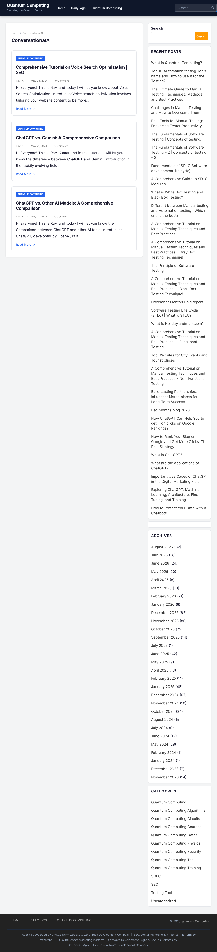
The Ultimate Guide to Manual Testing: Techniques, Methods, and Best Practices (177, 94)
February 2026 (163, 596)
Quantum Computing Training (176, 868)
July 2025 (159, 645)
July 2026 (159, 555)
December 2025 (164, 613)
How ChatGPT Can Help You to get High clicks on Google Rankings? (177, 423)
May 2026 (159, 571)
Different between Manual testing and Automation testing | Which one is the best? (179, 210)
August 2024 (162, 719)
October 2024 (163, 711)
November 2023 (165, 777)
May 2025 (159, 662)
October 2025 (163, 629)
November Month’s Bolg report (177, 302)
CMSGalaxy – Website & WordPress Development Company (90, 934)
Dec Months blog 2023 (170, 410)
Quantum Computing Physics (175, 843)
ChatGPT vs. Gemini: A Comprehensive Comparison (68, 137)
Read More (25, 108)
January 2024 (163, 761)
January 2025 (162, 687)
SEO (154, 884)
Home (14, 33)
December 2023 (165, 769)
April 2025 (159, 670)
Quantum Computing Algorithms (178, 810)
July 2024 (159, 728)
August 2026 (162, 547)
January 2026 (163, 604)
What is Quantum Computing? (176, 63)
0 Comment (62, 80)
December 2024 (165, 695)
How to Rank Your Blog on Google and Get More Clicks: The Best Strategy (179, 441)
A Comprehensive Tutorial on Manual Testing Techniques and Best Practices (178, 229)
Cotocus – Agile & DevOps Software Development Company (108, 945)
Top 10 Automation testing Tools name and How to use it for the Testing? (178, 76)
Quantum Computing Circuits (175, 819)
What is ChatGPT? (166, 455)
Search (157, 28)
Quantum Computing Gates (174, 835)
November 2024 (165, 703)
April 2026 (160, 580)
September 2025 (165, 637)
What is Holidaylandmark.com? (177, 324)
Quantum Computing (28, 5)
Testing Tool (161, 893)
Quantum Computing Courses (176, 827)
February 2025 (163, 678)
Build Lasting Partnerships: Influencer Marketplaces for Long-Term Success (174, 397)
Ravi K (20, 80)
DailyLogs (38, 920)
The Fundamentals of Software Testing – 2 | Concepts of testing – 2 (178, 152)
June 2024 (160, 736)
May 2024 (159, 744)
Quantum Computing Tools (173, 860)
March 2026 (161, 588)
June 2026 (160, 563)
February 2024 (163, 752)
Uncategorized (163, 901)
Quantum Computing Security (176, 851)
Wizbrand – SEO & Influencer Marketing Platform (72, 940)
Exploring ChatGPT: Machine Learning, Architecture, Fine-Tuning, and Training (175, 494)
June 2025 (160, 654)
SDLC (156, 876)
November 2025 (165, 621)
